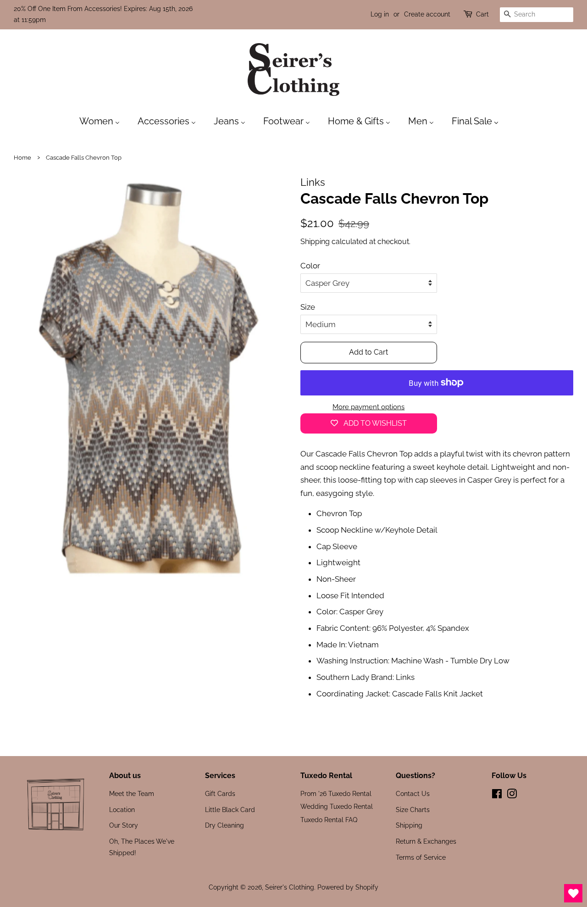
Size (307, 307)
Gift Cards (220, 793)
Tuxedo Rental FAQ (328, 820)
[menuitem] (104, 120)
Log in (380, 14)
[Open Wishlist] (573, 893)
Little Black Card (230, 809)
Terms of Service (421, 857)
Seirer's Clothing (289, 887)
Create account (427, 14)
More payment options (368, 407)
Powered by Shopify (347, 887)
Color (310, 265)
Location (122, 809)
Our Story (123, 825)
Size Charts (413, 809)
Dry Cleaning (224, 825)
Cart (482, 14)
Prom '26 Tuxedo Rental (335, 793)
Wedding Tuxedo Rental (336, 806)
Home (22, 157)
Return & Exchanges (426, 841)
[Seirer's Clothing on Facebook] (497, 795)
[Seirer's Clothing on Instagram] (512, 795)
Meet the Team (131, 793)
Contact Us (413, 793)
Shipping (315, 241)
